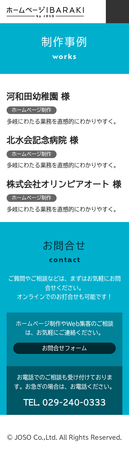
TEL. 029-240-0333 (64, 402)
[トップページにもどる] (45, 12)
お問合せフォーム (64, 348)
